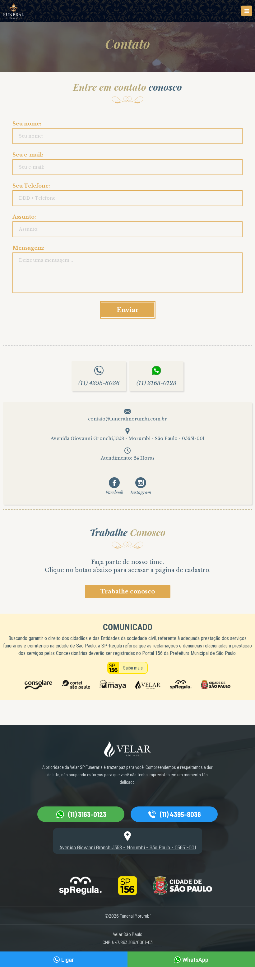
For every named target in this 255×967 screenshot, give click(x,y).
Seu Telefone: (31, 187)
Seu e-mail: (27, 156)
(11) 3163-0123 (156, 383)
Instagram (140, 492)
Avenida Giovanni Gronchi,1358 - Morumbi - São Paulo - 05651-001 (128, 438)
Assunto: (24, 218)
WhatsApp (195, 959)
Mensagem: (28, 249)
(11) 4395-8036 (98, 383)
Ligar (67, 959)
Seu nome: (26, 125)
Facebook (114, 492)
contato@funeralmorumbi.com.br (127, 419)
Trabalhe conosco (127, 591)
